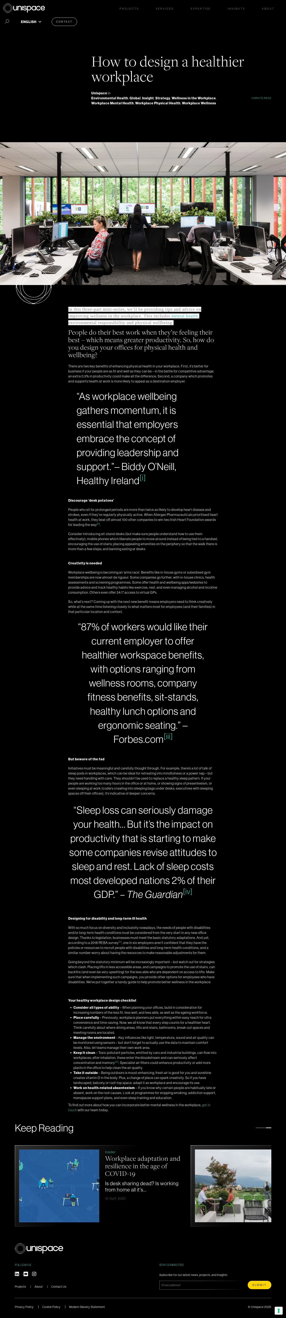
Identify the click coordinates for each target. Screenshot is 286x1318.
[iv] (187, 891)
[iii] (168, 736)
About (39, 1287)
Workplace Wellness (199, 103)
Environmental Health (109, 98)
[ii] (98, 523)
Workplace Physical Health (157, 103)
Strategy (162, 98)
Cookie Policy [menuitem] (51, 1307)
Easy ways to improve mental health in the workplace (135, 1166)
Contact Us (58, 1287)
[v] (120, 941)
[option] (101, 1185)
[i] (143, 477)
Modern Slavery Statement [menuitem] (87, 1307)
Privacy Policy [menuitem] (24, 1307)
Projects (129, 8)
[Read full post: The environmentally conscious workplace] (235, 1185)
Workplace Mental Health (112, 103)
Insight (148, 98)
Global (135, 98)
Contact (64, 21)
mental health (184, 315)
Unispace (99, 93)
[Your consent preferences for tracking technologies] (279, 1311)
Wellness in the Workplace (194, 98)
